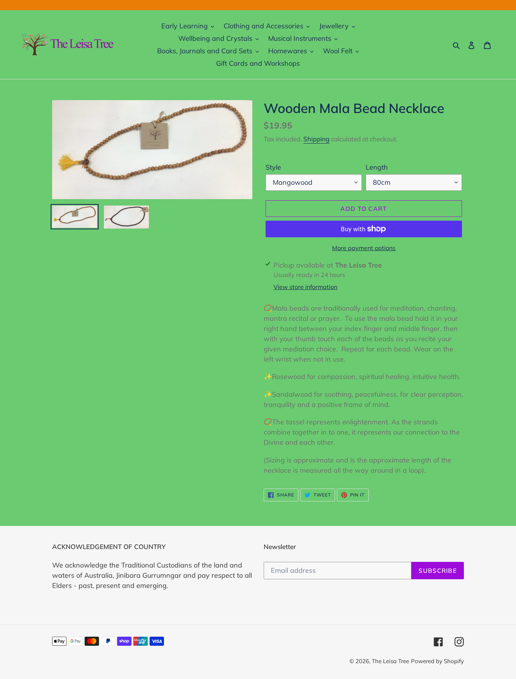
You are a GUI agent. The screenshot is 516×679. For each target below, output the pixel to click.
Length (377, 167)
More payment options (363, 248)
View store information (305, 287)
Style (273, 167)
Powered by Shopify (437, 661)
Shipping (316, 139)
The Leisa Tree (390, 661)
